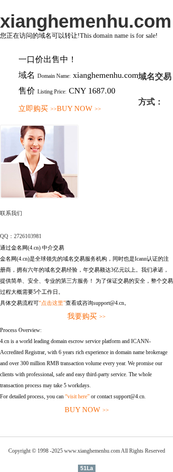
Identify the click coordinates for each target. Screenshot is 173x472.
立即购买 (37, 108)
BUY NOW (79, 108)
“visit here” (77, 396)
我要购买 (86, 316)
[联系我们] (39, 196)
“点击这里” (52, 303)
